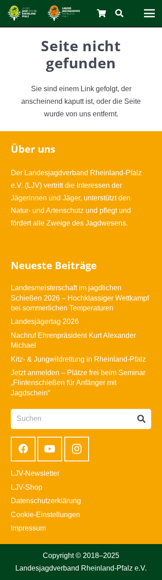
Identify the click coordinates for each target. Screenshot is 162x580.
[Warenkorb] (102, 13)
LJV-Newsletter (35, 473)
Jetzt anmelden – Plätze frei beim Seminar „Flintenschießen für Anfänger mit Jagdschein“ (78, 383)
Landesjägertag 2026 (45, 321)
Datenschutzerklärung (46, 501)
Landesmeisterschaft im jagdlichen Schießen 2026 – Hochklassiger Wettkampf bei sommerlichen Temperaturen (80, 298)
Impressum (28, 528)
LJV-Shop (26, 487)
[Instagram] (76, 449)
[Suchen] (119, 13)
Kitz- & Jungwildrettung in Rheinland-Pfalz (78, 359)
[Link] (22, 13)
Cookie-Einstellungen (45, 514)
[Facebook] (23, 449)
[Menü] (149, 13)
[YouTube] (49, 449)
